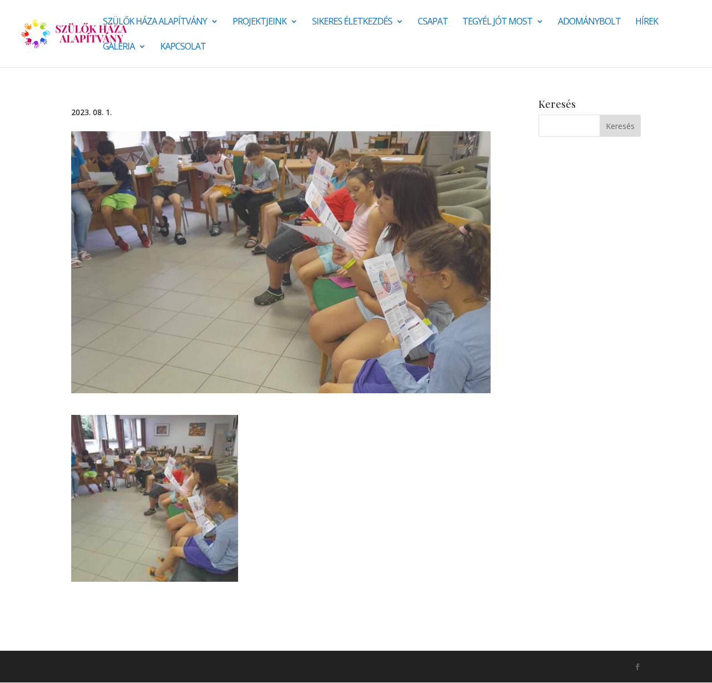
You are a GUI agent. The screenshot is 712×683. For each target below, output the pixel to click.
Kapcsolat (183, 47)
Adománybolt (589, 22)
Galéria (119, 47)
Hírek (646, 22)
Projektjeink (259, 22)
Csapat (433, 22)
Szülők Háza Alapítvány (155, 22)
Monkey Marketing (131, 666)
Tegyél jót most (497, 22)
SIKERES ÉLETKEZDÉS (352, 22)
